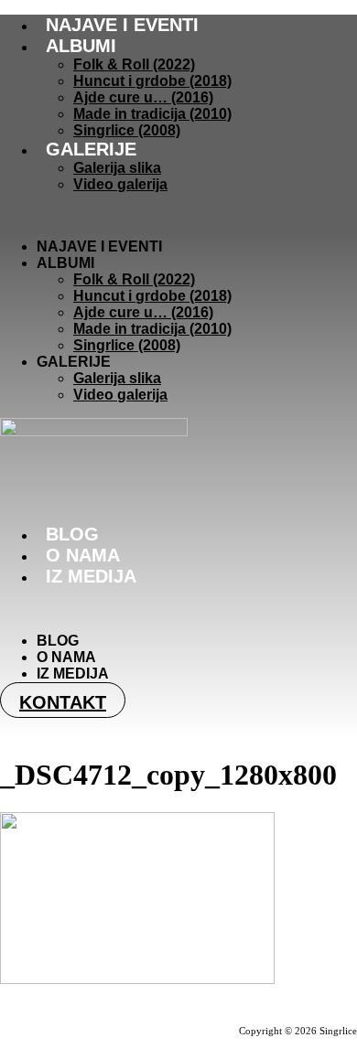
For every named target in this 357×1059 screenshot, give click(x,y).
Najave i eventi (122, 25)
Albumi (81, 46)
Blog (72, 534)
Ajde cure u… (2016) (143, 97)
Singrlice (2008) (126, 130)
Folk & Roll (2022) (134, 64)
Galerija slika (117, 168)
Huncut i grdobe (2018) (152, 81)
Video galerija (120, 184)
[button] (178, 216)
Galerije (91, 149)
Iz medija (91, 576)
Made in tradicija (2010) (152, 114)
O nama (83, 555)
